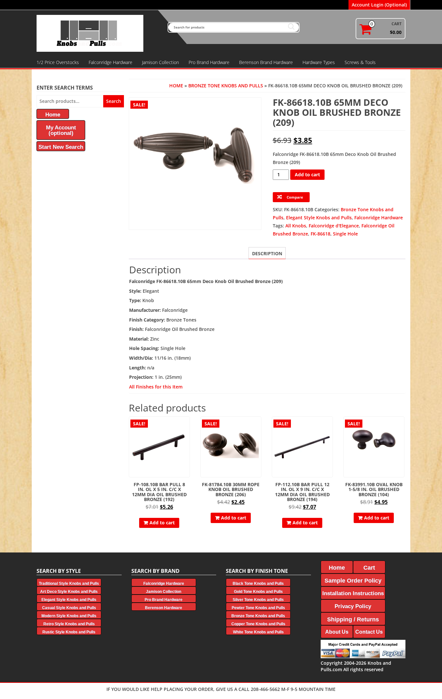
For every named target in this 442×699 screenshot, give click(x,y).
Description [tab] (267, 253)
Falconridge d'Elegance (334, 226)
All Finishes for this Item (155, 387)
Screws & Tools (360, 62)
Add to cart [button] (162, 522)
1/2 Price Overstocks (58, 62)
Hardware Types (319, 62)
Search (113, 101)
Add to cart (307, 174)
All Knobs (295, 226)
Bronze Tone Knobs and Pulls (225, 85)
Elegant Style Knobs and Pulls (319, 217)
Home (176, 85)
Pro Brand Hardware (209, 62)
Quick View (187, 426)
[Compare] (187, 437)
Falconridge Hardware (110, 62)
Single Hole (345, 234)
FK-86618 (320, 234)
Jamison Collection (160, 62)
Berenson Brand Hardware (266, 62)
